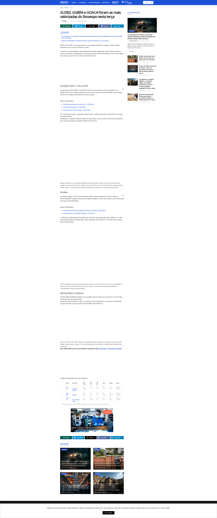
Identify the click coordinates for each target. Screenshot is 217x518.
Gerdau (74, 395)
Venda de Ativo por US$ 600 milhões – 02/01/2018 (79, 213)
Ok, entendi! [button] (108, 512)
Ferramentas (82, 2)
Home (61, 7)
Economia (64, 449)
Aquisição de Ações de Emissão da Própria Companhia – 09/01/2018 (84, 210)
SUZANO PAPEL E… (75, 389)
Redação (64, 21)
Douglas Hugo (133, 40)
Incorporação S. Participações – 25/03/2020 (76, 110)
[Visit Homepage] (64, 2)
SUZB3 (67, 387)
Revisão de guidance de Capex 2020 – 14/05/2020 (78, 104)
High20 (71, 7)
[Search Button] (151, 2)
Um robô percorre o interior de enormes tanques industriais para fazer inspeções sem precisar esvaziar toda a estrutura (74, 463)
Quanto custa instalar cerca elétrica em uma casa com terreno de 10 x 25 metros (85, 40)
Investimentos (106, 2)
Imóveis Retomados (94, 2)
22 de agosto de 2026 (67, 467)
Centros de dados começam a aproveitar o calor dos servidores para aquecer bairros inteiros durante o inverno (75, 488)
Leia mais (132, 51)
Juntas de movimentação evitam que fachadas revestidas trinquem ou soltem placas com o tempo (147, 97)
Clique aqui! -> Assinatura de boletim (110, 349)
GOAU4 (67, 398)
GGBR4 (67, 394)
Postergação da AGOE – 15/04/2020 (74, 107)
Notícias (74, 2)
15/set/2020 (73, 21)
